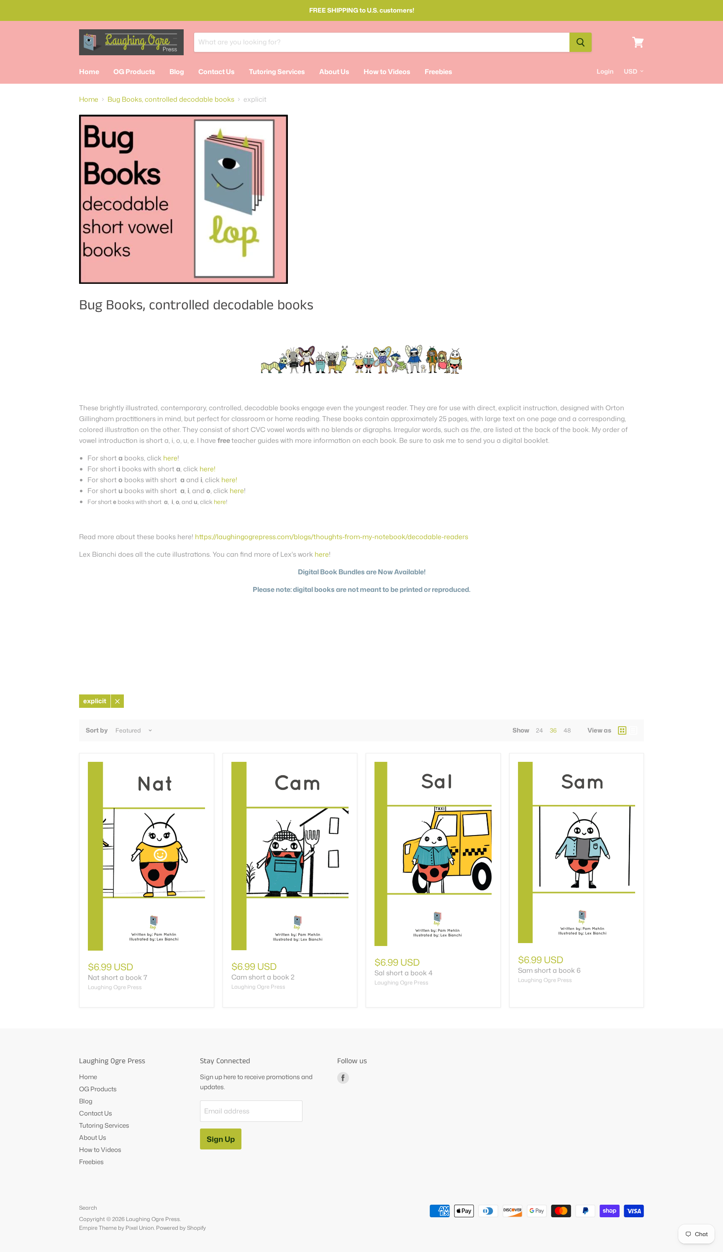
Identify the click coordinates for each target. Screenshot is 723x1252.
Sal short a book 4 (403, 972)
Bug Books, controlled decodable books (171, 99)
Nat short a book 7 (117, 977)
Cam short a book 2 (263, 977)
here (170, 458)
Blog (176, 71)
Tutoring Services (277, 71)
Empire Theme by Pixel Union (116, 1227)
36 (553, 730)
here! (206, 468)
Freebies (438, 71)
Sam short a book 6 (549, 970)
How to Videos (387, 71)
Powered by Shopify (181, 1227)
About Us (334, 71)
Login (605, 71)
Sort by (97, 730)
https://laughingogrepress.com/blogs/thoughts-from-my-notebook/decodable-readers (331, 536)
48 (567, 730)
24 (539, 730)
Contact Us (216, 71)
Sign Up (221, 1139)
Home (89, 71)
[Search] (580, 42)
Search (88, 1207)
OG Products (134, 71)
